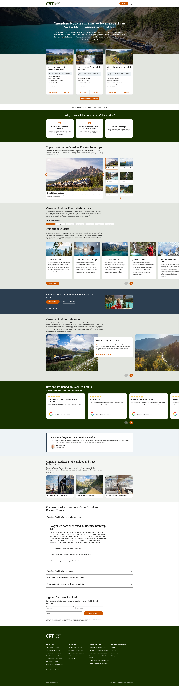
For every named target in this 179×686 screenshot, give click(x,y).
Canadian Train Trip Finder (52, 647)
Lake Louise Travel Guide (73, 656)
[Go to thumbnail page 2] (120, 198)
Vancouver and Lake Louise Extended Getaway (98, 656)
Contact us (113, 650)
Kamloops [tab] (109, 224)
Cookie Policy (130, 682)
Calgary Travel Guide (73, 658)
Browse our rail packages (89, 98)
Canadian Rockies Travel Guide (75, 647)
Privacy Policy (83, 618)
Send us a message (69, 302)
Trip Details (53, 92)
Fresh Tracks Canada (53, 682)
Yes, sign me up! (93, 613)
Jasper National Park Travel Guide (76, 653)
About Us (113, 647)
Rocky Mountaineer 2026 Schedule (54, 658)
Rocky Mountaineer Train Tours (53, 650)
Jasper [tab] (60, 224)
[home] (53, 3)
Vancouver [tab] (80, 224)
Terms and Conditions (121, 682)
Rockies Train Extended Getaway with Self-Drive (98, 664)
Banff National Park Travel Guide (75, 650)
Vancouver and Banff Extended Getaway (99, 650)
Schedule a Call (114, 653)
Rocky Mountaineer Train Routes (54, 656)
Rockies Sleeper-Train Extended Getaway (99, 660)
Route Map (66, 92)
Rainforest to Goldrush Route (53, 667)
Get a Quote (114, 656)
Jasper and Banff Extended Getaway (98, 647)
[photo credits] (176, 9)
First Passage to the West (102, 345)
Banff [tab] (50, 224)
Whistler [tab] (90, 224)
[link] (89, 352)
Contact (124, 3)
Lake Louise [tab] (70, 224)
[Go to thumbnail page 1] (118, 198)
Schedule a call (53, 302)
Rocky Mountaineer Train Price (53, 653)
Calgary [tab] (100, 224)
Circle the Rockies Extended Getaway (98, 653)
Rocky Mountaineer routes (90, 212)
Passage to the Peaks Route (53, 670)
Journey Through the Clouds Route (54, 664)
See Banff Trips (52, 283)
